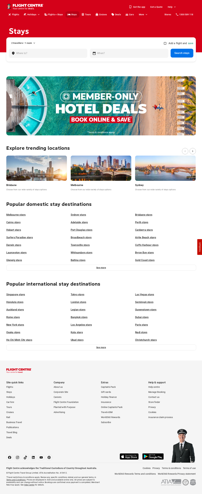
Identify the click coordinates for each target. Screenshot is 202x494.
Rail (8, 417)
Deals (118, 14)
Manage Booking (156, 392)
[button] (101, 268)
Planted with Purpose (64, 407)
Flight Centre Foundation (66, 402)
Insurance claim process (160, 417)
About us (58, 387)
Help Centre (29, 485)
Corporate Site (61, 392)
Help (170, 7)
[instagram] (17, 457)
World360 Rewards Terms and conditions (135, 474)
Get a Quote (156, 7)
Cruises (103, 14)
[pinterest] (49, 457)
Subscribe (106, 422)
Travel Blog (11, 432)
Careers (57, 397)
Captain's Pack (108, 387)
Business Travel (14, 422)
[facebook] (9, 457)
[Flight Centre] (19, 370)
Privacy (152, 407)
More (141, 14)
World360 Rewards (110, 417)
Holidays (31, 14)
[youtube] (41, 457)
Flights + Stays (55, 14)
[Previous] (185, 151)
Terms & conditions (171, 468)
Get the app (139, 7)
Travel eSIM (107, 412)
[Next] (193, 151)
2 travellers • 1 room (21, 43)
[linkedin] (33, 457)
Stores (167, 14)
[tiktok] (25, 457)
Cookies (152, 412)
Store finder (154, 402)
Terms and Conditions (16, 480)
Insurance (106, 402)
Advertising (59, 412)
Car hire (10, 402)
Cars (131, 14)
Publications (12, 427)
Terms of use (189, 468)
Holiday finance (109, 397)
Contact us (153, 397)
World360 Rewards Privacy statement (177, 474)
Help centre (154, 387)
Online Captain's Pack (111, 407)
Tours (88, 14)
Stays (74, 14)
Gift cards (106, 392)
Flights (15, 14)
